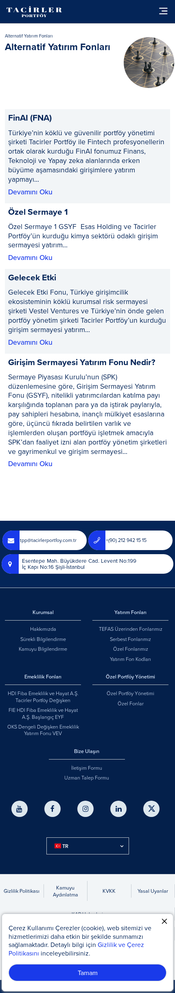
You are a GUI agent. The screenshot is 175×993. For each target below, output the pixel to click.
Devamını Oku (30, 192)
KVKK (109, 890)
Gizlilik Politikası (21, 890)
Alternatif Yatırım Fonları (29, 36)
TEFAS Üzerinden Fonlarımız (130, 628)
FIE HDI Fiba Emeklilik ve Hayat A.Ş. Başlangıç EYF (43, 713)
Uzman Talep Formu (86, 777)
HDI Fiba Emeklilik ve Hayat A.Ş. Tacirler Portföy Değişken (43, 696)
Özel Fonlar (131, 703)
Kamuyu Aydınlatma (65, 891)
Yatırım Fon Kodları (130, 659)
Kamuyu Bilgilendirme (43, 648)
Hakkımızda (43, 628)
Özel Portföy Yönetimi (130, 693)
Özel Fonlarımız (130, 648)
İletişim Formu (86, 767)
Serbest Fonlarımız (130, 639)
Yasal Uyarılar (153, 890)
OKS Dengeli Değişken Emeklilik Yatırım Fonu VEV (43, 730)
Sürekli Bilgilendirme (43, 639)
